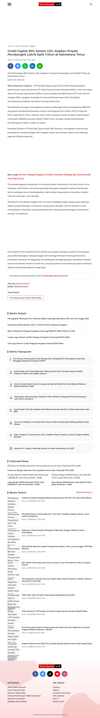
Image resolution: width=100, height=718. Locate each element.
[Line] (40, 66)
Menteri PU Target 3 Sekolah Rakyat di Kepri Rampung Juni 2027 (44, 448)
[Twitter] (18, 66)
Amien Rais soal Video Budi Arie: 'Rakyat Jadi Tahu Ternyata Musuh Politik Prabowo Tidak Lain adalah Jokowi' (48, 372)
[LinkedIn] (32, 66)
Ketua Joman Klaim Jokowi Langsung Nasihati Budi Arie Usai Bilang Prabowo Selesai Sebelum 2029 (50, 385)
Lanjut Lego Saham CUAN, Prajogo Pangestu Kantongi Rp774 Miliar (39, 337)
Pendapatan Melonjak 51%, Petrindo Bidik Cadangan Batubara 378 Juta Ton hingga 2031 (48, 318)
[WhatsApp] (25, 66)
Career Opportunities (16, 690)
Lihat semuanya (83, 492)
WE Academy (58, 696)
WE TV (55, 699)
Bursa (32, 46)
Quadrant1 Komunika (61, 693)
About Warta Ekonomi (17, 687)
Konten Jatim (58, 701)
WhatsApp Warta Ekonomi (55, 276)
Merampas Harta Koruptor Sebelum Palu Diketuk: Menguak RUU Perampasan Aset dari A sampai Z (50, 397)
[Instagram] (65, 674)
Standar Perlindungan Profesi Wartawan (24, 696)
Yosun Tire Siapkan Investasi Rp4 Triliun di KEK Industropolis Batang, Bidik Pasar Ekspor (51, 423)
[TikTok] (50, 674)
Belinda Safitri (23, 283)
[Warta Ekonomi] (50, 4)
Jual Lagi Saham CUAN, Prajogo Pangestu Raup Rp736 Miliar (36, 343)
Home (10, 46)
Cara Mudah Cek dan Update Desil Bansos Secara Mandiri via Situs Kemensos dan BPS (51, 410)
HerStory (56, 687)
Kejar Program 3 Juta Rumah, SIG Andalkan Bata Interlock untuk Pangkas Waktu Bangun (51, 435)
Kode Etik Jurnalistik (16, 699)
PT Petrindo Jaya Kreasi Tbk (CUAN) (25, 298)
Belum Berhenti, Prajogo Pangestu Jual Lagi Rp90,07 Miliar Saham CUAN (41, 331)
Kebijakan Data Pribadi (17, 701)
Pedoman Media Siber (17, 693)
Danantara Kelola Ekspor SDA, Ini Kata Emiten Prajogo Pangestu (37, 325)
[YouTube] (57, 674)
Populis (56, 690)
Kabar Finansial (21, 46)
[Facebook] (10, 66)
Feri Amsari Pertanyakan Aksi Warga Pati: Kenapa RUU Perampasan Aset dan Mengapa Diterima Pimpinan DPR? (49, 359)
